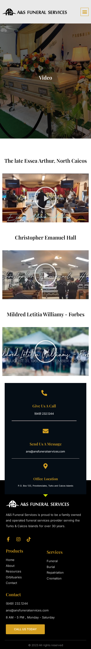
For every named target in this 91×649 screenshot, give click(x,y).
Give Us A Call (44, 405)
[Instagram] (18, 539)
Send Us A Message (46, 443)
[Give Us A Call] (44, 393)
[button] (84, 12)
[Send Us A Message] (46, 431)
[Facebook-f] (8, 539)
